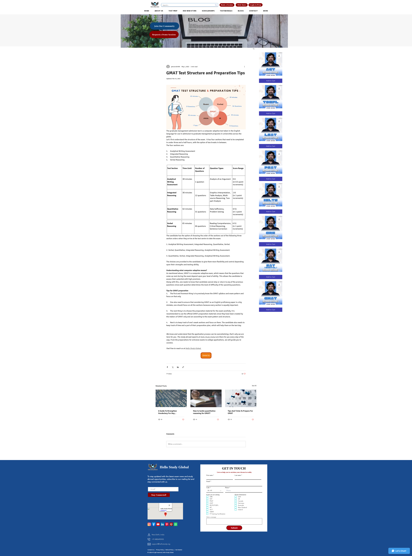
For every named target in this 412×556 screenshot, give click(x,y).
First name (209, 475)
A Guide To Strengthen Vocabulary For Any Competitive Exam (167, 412)
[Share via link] (183, 367)
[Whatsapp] (175, 524)
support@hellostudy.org (161, 544)
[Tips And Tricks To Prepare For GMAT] (240, 398)
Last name (238, 475)
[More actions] (244, 66)
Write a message (211, 517)
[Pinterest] (167, 524)
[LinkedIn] (162, 524)
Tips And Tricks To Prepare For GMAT (240, 412)
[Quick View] (270, 64)
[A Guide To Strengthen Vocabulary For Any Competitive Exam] (171, 398)
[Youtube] (158, 524)
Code (207, 487)
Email (208, 481)
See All (254, 386)
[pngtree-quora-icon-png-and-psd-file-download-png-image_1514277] (171, 524)
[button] (255, 5)
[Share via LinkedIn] (178, 367)
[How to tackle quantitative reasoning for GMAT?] (206, 398)
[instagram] (149, 524)
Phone (227, 487)
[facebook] (153, 524)
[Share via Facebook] (167, 367)
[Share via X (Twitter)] (173, 367)
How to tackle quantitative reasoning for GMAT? (204, 412)
